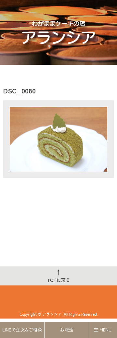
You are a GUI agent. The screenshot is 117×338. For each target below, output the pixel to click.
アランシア (52, 314)
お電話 (66, 329)
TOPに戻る (58, 275)
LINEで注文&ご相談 (22, 329)
